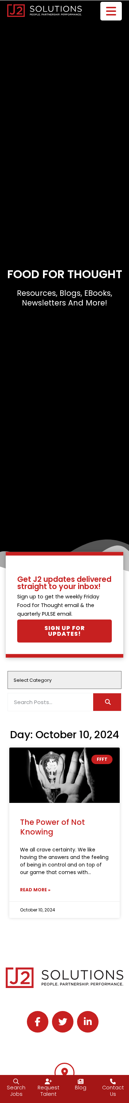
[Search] (107, 702)
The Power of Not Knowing (52, 827)
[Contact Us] (113, 1081)
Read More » (35, 890)
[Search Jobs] (16, 1081)
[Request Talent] (48, 1081)
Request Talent (48, 1091)
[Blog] (80, 1081)
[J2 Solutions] (64, 1073)
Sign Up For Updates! (64, 631)
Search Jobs (16, 1091)
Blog (80, 1087)
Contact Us (113, 1091)
